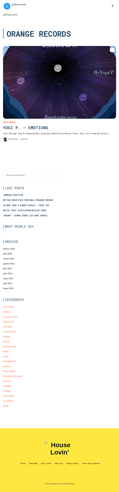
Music (6, 357)
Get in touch (46, 463)
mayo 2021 (8, 278)
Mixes (5, 352)
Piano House (9, 371)
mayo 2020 (8, 288)
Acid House (8, 307)
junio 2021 (8, 273)
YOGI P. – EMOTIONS (25, 127)
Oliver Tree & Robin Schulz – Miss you (26, 205)
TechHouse (8, 396)
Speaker (7, 386)
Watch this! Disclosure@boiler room (24, 210)
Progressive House (12, 376)
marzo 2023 (8, 258)
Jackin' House (9, 347)
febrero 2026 (9, 249)
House (6, 342)
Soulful (7, 381)
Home (23, 463)
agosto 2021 (9, 263)
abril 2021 (7, 283)
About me (59, 463)
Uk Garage (8, 401)
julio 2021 (7, 268)
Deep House (9, 122)
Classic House (10, 317)
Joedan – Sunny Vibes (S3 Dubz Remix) (25, 215)
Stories (7, 391)
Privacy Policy (72, 463)
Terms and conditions (91, 463)
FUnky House (9, 332)
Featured (7, 327)
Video (5, 406)
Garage (6, 337)
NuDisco (7, 366)
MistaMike (13, 139)
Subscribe (33, 463)
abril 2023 (7, 254)
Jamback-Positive (13, 195)
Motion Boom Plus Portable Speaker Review (28, 200)
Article (6, 312)
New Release (9, 361)
